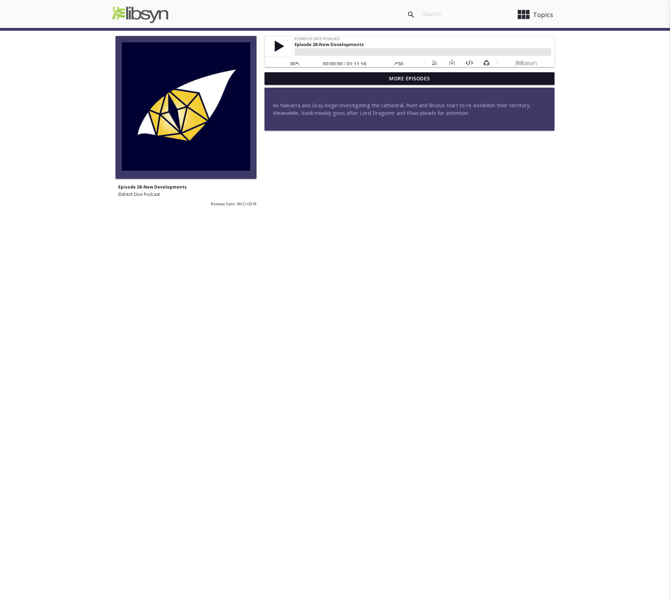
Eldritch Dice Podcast (139, 194)
